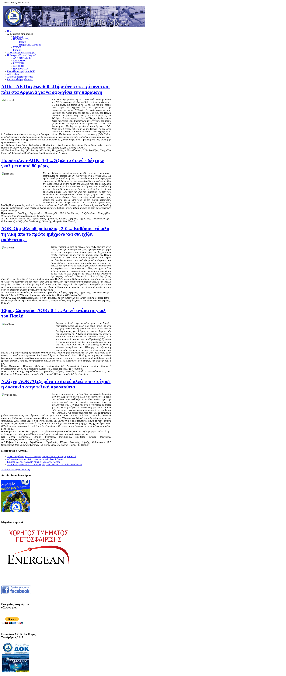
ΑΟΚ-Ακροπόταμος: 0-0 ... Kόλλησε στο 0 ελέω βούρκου (35, 459)
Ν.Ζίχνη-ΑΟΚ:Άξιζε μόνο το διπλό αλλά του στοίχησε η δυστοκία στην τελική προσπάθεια (56, 384)
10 (21, 469)
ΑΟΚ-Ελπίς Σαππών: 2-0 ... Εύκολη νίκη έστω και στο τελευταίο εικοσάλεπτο (44, 464)
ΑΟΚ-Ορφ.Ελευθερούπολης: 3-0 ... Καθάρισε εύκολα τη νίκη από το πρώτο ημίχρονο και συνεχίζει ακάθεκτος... (55, 234)
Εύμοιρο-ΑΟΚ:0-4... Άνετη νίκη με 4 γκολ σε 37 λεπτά (33, 462)
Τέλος (27, 469)
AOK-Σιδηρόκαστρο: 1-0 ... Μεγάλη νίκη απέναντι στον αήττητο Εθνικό (41, 456)
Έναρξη (4, 469)
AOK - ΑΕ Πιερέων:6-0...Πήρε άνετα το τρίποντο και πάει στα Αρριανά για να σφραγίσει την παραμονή (55, 89)
